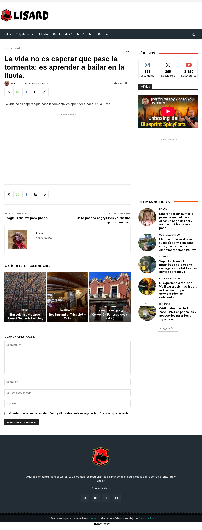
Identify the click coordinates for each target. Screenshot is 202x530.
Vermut (94, 518)
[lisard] (7, 83)
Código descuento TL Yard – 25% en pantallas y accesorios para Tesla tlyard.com (177, 314)
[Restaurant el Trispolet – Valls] (67, 297)
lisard (18, 83)
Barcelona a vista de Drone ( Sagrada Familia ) (25, 316)
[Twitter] (8, 92)
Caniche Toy (146, 518)
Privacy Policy (101, 523)
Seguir (147, 62)
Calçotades (67, 310)
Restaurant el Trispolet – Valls (67, 316)
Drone (24, 310)
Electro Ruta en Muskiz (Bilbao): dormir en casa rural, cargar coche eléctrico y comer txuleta (177, 244)
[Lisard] (25, 15)
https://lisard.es (44, 238)
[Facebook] (26, 92)
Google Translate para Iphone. (26, 218)
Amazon (163, 257)
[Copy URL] (45, 92)
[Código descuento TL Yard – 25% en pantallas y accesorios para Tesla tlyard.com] (147, 312)
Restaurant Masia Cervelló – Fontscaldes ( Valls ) (109, 314)
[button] (193, 34)
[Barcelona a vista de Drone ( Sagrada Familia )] (25, 297)
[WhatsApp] (17, 92)
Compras (164, 304)
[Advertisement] (125, 15)
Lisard (16, 48)
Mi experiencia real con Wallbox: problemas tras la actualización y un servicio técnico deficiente (178, 290)
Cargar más (166, 328)
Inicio (7, 48)
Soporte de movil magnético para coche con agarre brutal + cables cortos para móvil (178, 266)
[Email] (35, 92)
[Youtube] (117, 498)
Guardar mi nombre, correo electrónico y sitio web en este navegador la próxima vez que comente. (69, 413)
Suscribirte (188, 62)
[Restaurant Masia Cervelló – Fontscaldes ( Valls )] (110, 297)
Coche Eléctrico (169, 235)
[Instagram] (96, 498)
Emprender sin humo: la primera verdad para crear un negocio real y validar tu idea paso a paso (176, 221)
